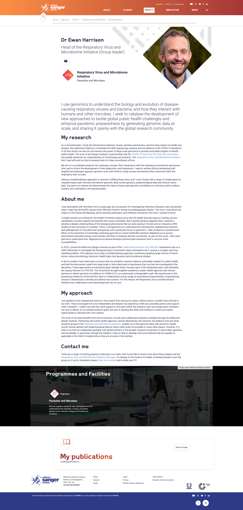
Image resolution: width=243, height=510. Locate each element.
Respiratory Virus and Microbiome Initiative (158, 157)
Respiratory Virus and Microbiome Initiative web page (88, 357)
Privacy (126, 480)
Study (95, 483)
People (149, 10)
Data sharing (158, 477)
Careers (159, 4)
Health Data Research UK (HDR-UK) (140, 247)
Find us (169, 4)
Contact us (179, 4)
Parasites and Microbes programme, (103, 324)
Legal (125, 477)
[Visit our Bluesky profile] (200, 4)
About (107, 10)
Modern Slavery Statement (133, 483)
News (195, 10)
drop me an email (107, 360)
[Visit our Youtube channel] (191, 4)
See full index (182, 447)
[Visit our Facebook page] (203, 4)
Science (127, 10)
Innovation (172, 10)
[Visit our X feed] (196, 4)
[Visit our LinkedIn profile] (207, 4)
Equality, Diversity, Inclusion (163, 480)
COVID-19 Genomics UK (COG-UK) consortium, (155, 154)
